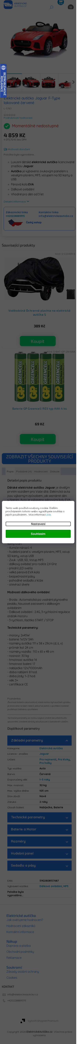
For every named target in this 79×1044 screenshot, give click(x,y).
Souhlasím (38, 534)
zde (48, 514)
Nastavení (38, 524)
